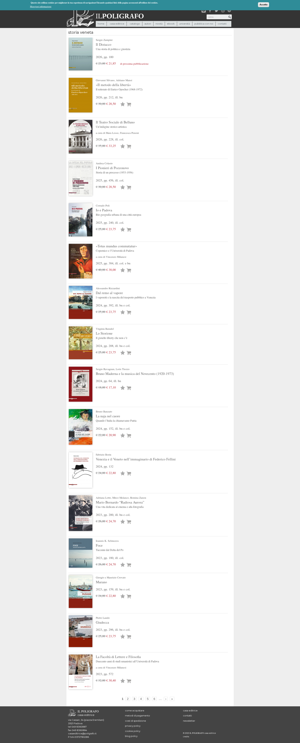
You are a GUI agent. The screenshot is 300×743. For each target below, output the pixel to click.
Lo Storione (111, 335)
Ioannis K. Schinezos (107, 540)
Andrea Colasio (104, 163)
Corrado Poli (103, 205)
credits (186, 737)
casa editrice (190, 710)
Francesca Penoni (129, 133)
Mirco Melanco (120, 497)
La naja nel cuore (116, 418)
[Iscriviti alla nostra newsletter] (203, 10)
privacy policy (132, 725)
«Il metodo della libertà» (119, 86)
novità (159, 23)
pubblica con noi (203, 23)
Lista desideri (122, 104)
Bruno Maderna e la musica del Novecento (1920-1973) (135, 373)
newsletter (189, 720)
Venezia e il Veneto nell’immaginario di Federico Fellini (136, 459)
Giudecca (102, 622)
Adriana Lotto (103, 497)
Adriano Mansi (124, 80)
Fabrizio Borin (103, 454)
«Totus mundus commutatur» (116, 248)
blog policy (131, 736)
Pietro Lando (103, 617)
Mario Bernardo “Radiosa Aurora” (120, 504)
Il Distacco (113, 46)
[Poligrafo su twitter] (216, 10)
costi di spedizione (135, 720)
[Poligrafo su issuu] (229, 10)
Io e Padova (118, 212)
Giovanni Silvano (105, 80)
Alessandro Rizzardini (108, 288)
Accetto (264, 4)
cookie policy (132, 731)
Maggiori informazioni (40, 6)
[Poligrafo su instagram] (223, 10)
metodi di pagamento (137, 715)
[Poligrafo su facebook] (210, 10)
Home (101, 23)
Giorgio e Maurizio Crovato (111, 577)
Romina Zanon (138, 497)
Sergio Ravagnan (105, 369)
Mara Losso (112, 133)
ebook (171, 23)
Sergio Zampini (104, 40)
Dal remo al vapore (126, 294)
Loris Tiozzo (123, 369)
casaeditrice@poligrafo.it (82, 733)
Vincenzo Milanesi (116, 256)
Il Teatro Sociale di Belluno (115, 124)
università (184, 23)
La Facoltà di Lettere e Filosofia (127, 658)
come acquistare (134, 710)
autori (147, 23)
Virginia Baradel (105, 328)
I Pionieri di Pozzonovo (114, 169)
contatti (222, 23)
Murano (101, 582)
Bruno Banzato (104, 411)
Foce (109, 547)
